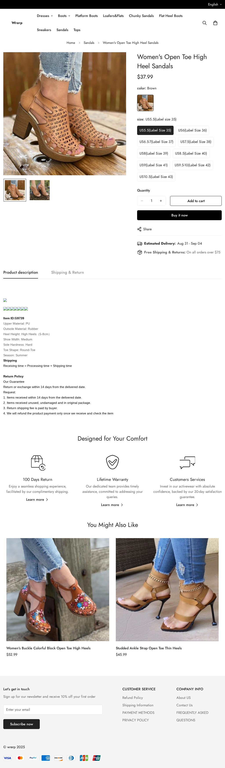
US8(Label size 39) (154, 153)
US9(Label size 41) (154, 165)
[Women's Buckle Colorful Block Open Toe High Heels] (57, 589)
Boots (62, 15)
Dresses (43, 15)
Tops (77, 29)
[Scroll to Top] (216, 744)
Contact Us (184, 705)
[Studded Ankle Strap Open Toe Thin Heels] (167, 589)
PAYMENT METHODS (138, 712)
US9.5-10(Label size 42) (192, 165)
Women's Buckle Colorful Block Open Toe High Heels (48, 648)
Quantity (143, 190)
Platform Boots (86, 15)
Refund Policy (132, 697)
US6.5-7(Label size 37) (156, 141)
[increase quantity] (160, 201)
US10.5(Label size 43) (156, 176)
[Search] (204, 23)
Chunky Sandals (141, 15)
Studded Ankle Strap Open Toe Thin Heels (149, 648)
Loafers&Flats (113, 15)
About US (183, 697)
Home (71, 42)
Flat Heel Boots (171, 15)
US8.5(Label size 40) (191, 153)
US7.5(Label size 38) (195, 141)
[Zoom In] (117, 61)
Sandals (62, 29)
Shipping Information (137, 705)
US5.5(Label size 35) (155, 130)
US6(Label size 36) (192, 130)
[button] (215, 23)
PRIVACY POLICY (135, 720)
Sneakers (44, 29)
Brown (145, 103)
